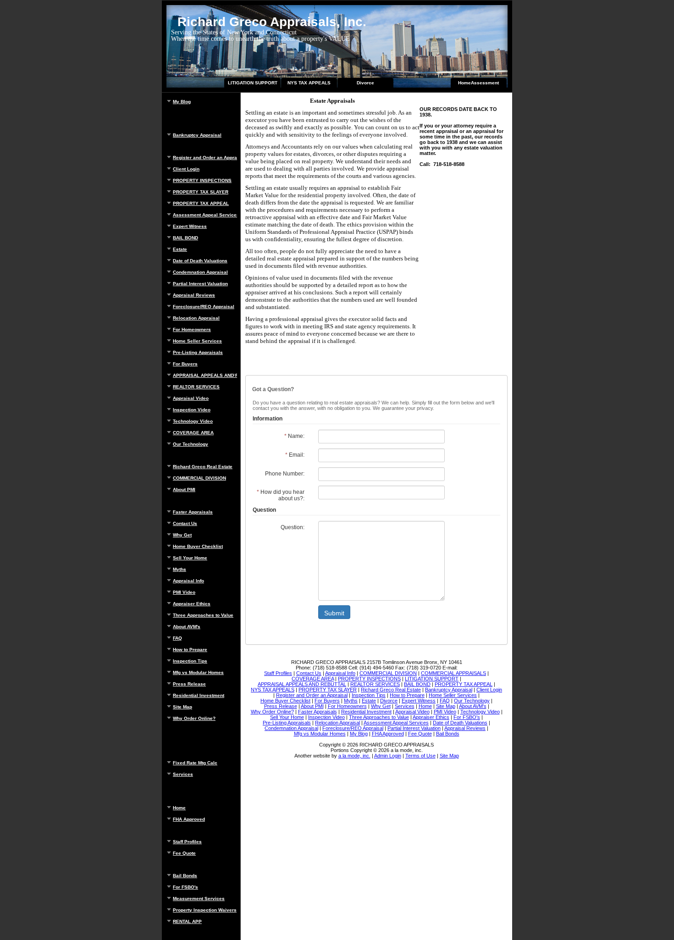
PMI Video (184, 592)
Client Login (186, 168)
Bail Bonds (185, 875)
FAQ (177, 638)
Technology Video (193, 421)
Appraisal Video (191, 398)
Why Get (182, 534)
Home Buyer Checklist (198, 546)
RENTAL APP (187, 921)
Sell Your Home (190, 557)
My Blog (182, 101)
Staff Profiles (187, 841)
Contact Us (185, 523)
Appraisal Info (188, 580)
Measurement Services (199, 898)
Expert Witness (190, 226)
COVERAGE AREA (193, 432)
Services (183, 774)
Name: (294, 436)
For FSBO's (185, 887)
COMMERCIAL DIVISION (199, 478)
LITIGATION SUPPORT (252, 82)
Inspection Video (191, 409)
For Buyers (185, 363)
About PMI (184, 489)
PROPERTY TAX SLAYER (200, 191)
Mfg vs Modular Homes (198, 672)
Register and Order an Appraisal (205, 157)
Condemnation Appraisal (200, 272)
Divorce (365, 82)
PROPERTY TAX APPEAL (201, 203)
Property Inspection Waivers (205, 909)
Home (179, 807)
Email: (294, 455)
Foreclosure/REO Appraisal (203, 306)
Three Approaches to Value (203, 615)
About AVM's (186, 626)
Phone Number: (284, 473)
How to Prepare (190, 649)
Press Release (189, 683)
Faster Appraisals (193, 511)
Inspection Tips (190, 661)
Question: (292, 527)
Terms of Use (420, 755)
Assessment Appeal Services (205, 214)
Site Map (182, 706)
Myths (179, 569)
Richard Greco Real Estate (202, 466)
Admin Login (387, 755)
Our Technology (190, 444)
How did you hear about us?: (280, 495)
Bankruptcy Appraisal (197, 135)
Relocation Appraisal (196, 318)
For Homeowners (192, 329)
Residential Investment (198, 695)
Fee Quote (184, 853)
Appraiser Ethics (191, 603)
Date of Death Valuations (200, 260)
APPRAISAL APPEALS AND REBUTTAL (205, 375)
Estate (180, 249)
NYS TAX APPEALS (309, 82)
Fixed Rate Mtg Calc (195, 762)
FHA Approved (189, 819)
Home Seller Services (197, 340)
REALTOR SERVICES (196, 386)
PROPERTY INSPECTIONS (202, 180)
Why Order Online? (194, 718)
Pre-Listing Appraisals (198, 352)
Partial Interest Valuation (200, 283)
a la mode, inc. (354, 755)
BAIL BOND (185, 237)
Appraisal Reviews (194, 295)
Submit (334, 613)
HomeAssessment (478, 82)
